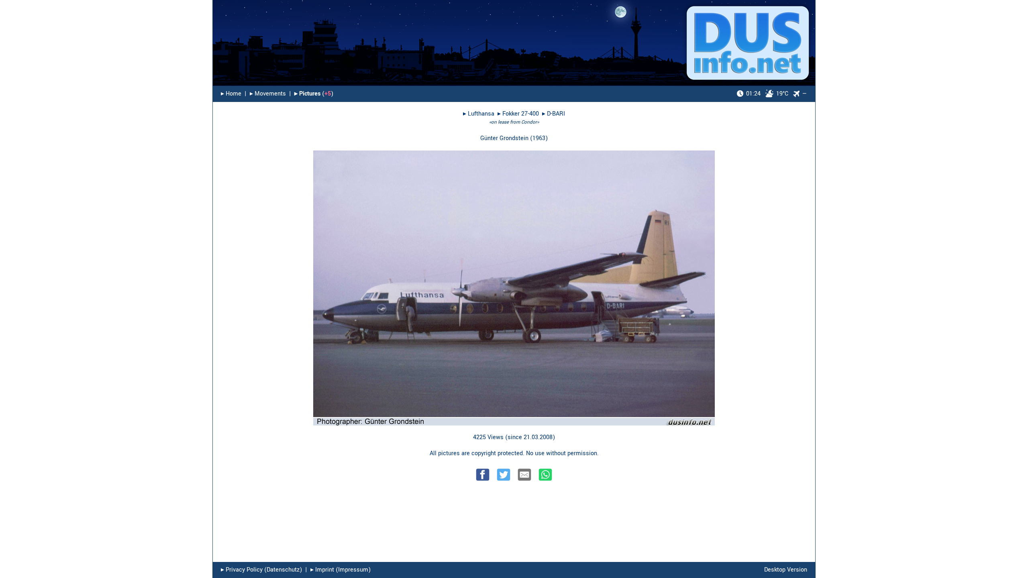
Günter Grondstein (504, 138)
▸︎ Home (231, 94)
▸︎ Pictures (307, 94)
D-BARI (556, 114)
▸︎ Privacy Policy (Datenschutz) (261, 570)
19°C (767, 94)
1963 (538, 138)
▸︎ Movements (268, 94)
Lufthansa (481, 114)
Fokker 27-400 (520, 114)
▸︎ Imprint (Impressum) (340, 570)
